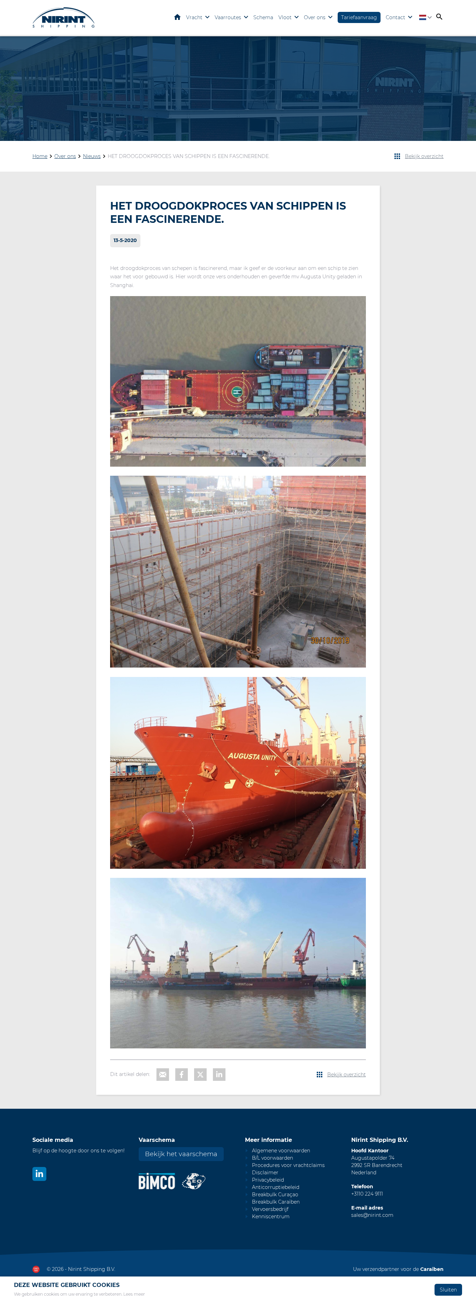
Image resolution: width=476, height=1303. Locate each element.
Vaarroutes (228, 17)
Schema (263, 17)
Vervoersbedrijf (270, 1209)
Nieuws (92, 156)
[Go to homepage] (63, 17)
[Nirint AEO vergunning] (194, 1181)
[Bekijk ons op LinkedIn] (39, 1174)
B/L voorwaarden (272, 1158)
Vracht (194, 17)
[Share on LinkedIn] (219, 1074)
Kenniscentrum (271, 1216)
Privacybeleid (268, 1180)
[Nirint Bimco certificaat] (160, 1181)
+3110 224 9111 (367, 1194)
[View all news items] (397, 156)
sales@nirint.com (372, 1215)
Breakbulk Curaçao (275, 1194)
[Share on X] (200, 1074)
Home (177, 17)
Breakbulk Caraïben (276, 1202)
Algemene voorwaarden (281, 1150)
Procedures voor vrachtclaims (288, 1165)
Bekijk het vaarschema (181, 1154)
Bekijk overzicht (424, 156)
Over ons (314, 17)
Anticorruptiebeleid (275, 1187)
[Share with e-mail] (162, 1074)
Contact (395, 17)
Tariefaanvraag (359, 17)
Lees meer (134, 1294)
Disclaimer (265, 1172)
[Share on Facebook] (181, 1074)
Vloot (285, 17)
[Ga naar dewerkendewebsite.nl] (36, 1269)
